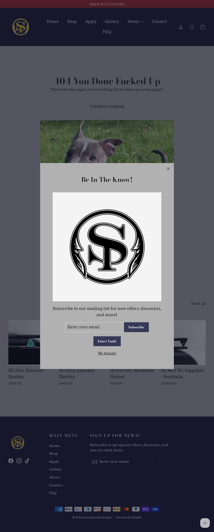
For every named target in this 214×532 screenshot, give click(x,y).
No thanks (107, 353)
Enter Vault (107, 341)
